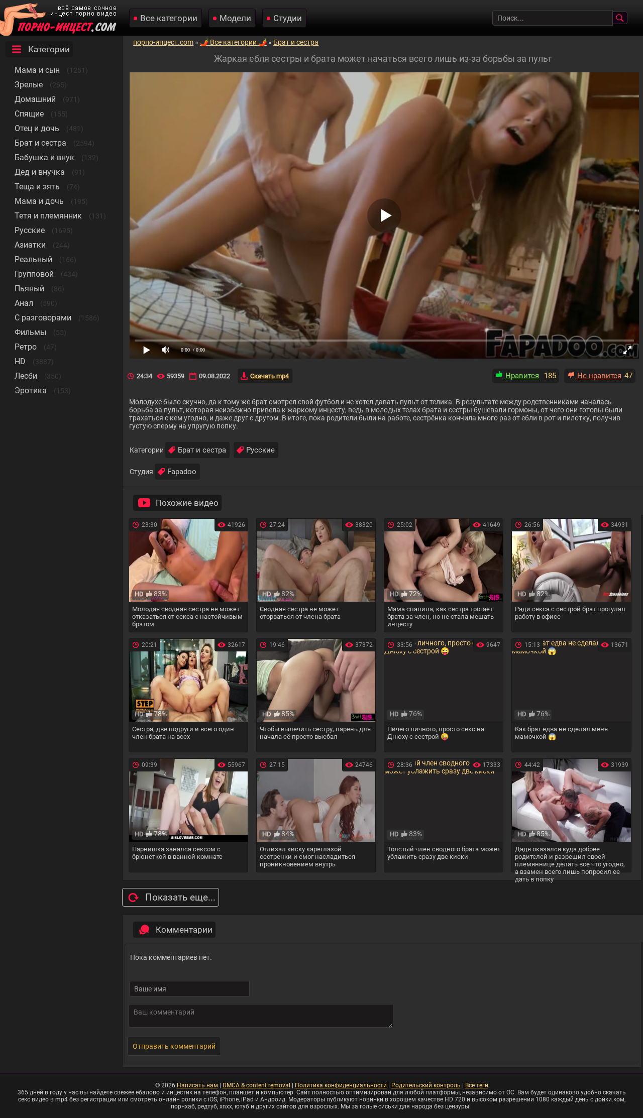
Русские (30, 230)
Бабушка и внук (44, 157)
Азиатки (30, 245)
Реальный (33, 259)
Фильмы (30, 332)
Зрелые (29, 84)
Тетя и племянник (48, 215)
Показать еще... (180, 897)
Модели (235, 18)
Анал (24, 303)
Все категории (168, 18)
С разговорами (43, 317)
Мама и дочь (39, 201)
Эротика (31, 390)
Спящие (29, 114)
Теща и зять (37, 186)
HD (20, 361)
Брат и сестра (40, 143)
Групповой (34, 274)
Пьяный (29, 288)
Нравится (521, 375)
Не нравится (598, 375)
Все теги (476, 1085)
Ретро (26, 347)
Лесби (26, 376)
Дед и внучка (40, 172)
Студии (287, 18)
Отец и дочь (37, 128)
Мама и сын (37, 70)
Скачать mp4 (269, 376)
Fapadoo (181, 471)
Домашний (35, 99)
